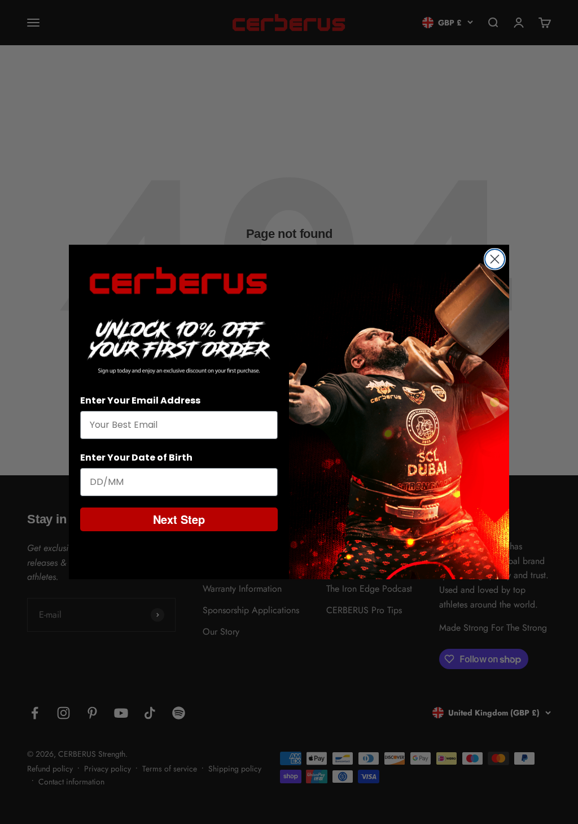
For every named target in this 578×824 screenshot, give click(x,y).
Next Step (179, 519)
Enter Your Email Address (140, 400)
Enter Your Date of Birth (136, 457)
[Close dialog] (495, 259)
